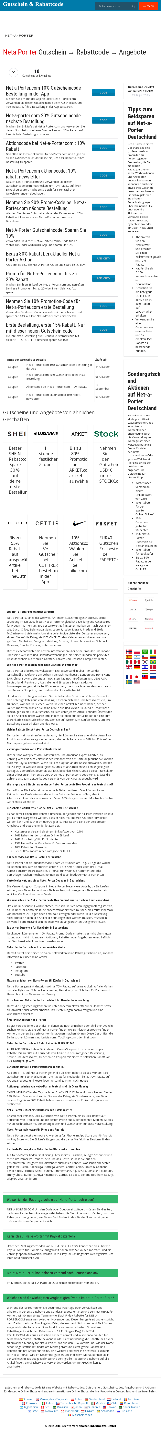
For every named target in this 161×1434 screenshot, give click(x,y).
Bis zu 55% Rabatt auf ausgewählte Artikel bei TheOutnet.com (24, 557)
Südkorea (94, 1407)
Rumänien (133, 1399)
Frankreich (32, 1403)
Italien (49, 1403)
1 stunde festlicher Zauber (48, 456)
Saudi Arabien (131, 1407)
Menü (150, 6)
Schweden (107, 1411)
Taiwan (111, 1407)
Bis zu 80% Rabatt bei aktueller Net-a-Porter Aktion (43, 257)
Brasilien (62, 1407)
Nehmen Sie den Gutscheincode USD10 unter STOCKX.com (114, 464)
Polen (78, 1399)
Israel (34, 1411)
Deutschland (96, 1399)
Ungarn (89, 1411)
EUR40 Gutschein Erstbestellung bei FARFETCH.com (113, 548)
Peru (47, 1407)
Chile (114, 1403)
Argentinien (30, 1407)
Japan (78, 1407)
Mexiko (100, 1403)
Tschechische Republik (74, 1403)
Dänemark (71, 1411)
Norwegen (51, 1411)
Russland (126, 1411)
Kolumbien (130, 1403)
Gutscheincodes (81, 1415)
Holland (116, 1399)
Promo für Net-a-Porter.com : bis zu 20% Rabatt (41, 276)
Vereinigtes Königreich (53, 1399)
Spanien (28, 1399)
